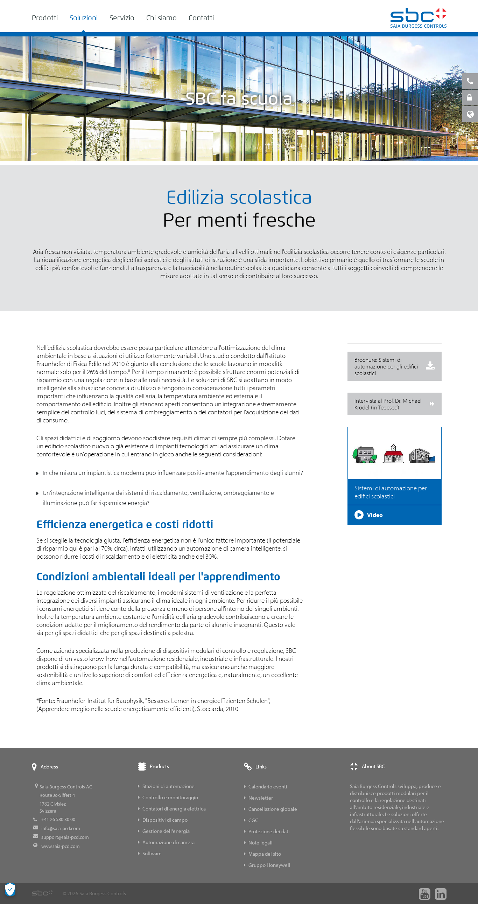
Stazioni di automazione (168, 786)
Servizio (122, 18)
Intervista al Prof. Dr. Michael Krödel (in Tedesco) (388, 404)
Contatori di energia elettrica (174, 808)
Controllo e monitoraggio (170, 797)
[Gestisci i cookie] (10, 889)
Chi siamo (161, 18)
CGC (253, 820)
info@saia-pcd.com (60, 828)
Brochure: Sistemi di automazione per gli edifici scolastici (386, 366)
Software (152, 853)
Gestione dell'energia (166, 831)
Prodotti (45, 18)
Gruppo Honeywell (269, 865)
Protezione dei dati (269, 831)
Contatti (201, 18)
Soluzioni (84, 18)
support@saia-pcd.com (65, 837)
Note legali (260, 842)
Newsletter (260, 797)
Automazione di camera (168, 842)
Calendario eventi (267, 786)
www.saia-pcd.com (60, 846)
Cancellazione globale (272, 809)
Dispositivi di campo (165, 819)
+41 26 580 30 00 (58, 819)
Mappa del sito (264, 853)
